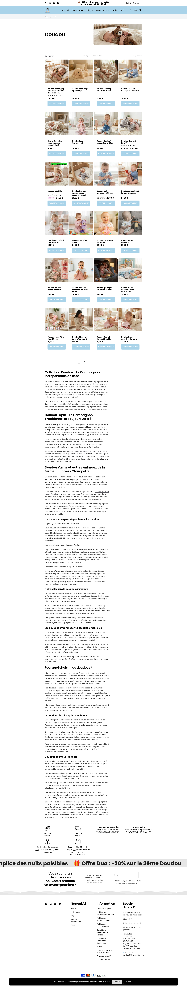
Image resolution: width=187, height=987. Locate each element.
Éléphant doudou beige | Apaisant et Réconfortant (55, 143)
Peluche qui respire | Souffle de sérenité (105, 289)
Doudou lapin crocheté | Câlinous (105, 192)
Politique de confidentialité (103, 925)
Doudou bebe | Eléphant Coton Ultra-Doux (127, 290)
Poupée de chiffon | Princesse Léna (56, 241)
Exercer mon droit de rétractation (104, 951)
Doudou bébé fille (55, 191)
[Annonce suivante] (112, 3)
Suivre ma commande (76, 920)
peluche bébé (84, 802)
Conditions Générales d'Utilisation (101, 940)
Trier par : (87, 56)
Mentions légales (104, 909)
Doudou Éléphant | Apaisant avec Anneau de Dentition (80, 193)
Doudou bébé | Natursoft (127, 241)
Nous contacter (103, 959)
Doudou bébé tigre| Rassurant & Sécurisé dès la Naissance (56, 91)
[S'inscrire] (140, 875)
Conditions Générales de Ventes (102, 932)
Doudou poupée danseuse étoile (54, 289)
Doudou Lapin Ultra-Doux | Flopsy (56, 338)
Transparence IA (104, 956)
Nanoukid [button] (78, 904)
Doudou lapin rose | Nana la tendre (80, 142)
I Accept (117, 981)
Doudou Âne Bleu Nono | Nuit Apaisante (130, 90)
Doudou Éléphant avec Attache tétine (105, 142)
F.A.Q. (73, 925)
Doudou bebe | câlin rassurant (105, 241)
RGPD (99, 946)
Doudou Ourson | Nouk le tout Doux (104, 90)
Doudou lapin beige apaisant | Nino (80, 90)
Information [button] (106, 904)
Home (47, 17)
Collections (75, 912)
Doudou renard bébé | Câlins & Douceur (130, 192)
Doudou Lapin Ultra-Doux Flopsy (88, 451)
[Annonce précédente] (75, 3)
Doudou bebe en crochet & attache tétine (80, 290)
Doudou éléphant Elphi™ (128, 142)
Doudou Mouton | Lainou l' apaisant (79, 338)
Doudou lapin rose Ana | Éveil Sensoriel (129, 338)
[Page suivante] (108, 362)
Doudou (55, 17)
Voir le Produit (105, 103)
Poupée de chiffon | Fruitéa (80, 241)
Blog (72, 916)
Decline (128, 981)
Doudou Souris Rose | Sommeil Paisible (105, 338)
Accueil (74, 909)
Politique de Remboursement (104, 919)
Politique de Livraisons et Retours (105, 913)
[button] (78, 10)
